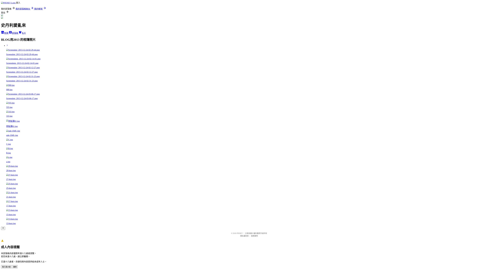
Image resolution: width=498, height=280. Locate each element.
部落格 (15, 33)
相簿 (6, 33)
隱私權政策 (244, 236)
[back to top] (3, 228)
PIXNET (240, 233)
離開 (15, 267)
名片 (24, 33)
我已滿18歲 (6, 267)
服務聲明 (254, 236)
